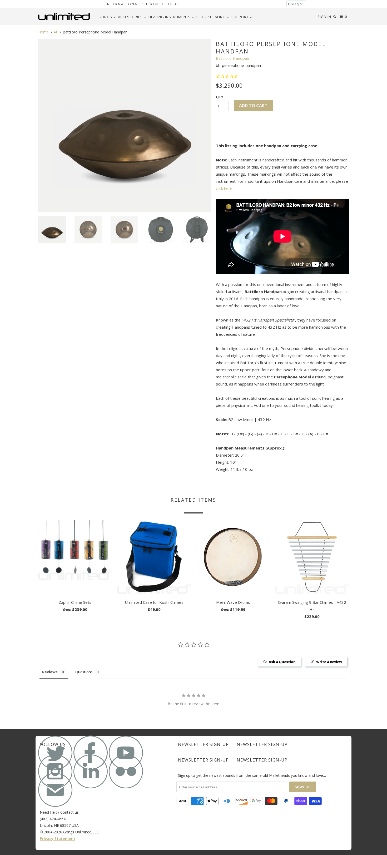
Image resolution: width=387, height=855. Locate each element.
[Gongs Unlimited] (65, 16)
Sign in (324, 16)
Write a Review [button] (329, 661)
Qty (219, 97)
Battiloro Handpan (232, 58)
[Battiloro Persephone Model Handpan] (124, 125)
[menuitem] (107, 16)
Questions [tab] (84, 671)
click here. (224, 188)
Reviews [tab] (50, 671)
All (56, 31)
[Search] (335, 16)
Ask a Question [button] (282, 661)
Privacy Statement (57, 838)
